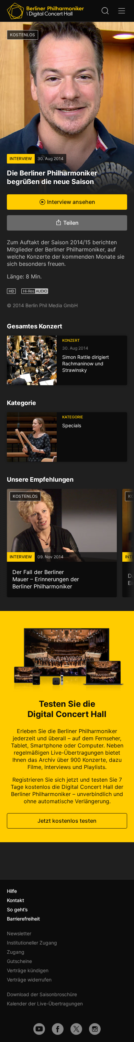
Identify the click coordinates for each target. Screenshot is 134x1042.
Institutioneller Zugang (32, 943)
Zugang (15, 952)
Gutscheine (19, 961)
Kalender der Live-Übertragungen (45, 1003)
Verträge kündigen (27, 970)
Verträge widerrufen (29, 979)
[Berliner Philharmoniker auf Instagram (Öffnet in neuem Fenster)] (95, 1029)
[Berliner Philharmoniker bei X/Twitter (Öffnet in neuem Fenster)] (76, 1029)
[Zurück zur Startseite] (45, 11)
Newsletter (19, 933)
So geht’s (17, 909)
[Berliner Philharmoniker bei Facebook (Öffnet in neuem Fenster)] (58, 1029)
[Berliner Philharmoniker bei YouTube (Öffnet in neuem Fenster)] (39, 1029)
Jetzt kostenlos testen (67, 820)
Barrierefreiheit (23, 919)
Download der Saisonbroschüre (42, 994)
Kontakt (15, 900)
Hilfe (12, 891)
